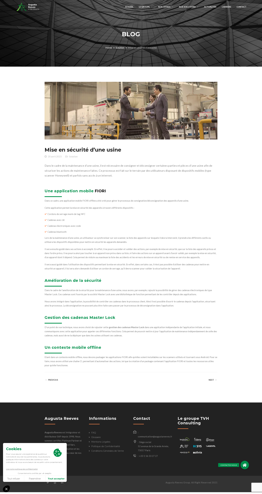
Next (211, 380)
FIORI (85, 200)
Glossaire (96, 437)
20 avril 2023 (55, 156)
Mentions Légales (100, 441)
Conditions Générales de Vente (107, 451)
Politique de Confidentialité (105, 446)
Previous (53, 380)
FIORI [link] (100, 191)
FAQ (93, 432)
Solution (120, 47)
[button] (244, 465)
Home (108, 47)
